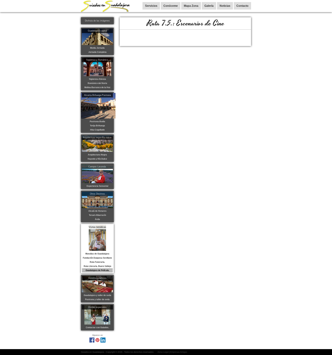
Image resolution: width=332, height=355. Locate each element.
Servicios (151, 5)
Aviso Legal (163, 352)
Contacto (242, 5)
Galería (209, 5)
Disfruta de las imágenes (97, 20)
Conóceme (170, 5)
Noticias (225, 5)
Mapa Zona (191, 5)
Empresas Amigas (178, 352)
